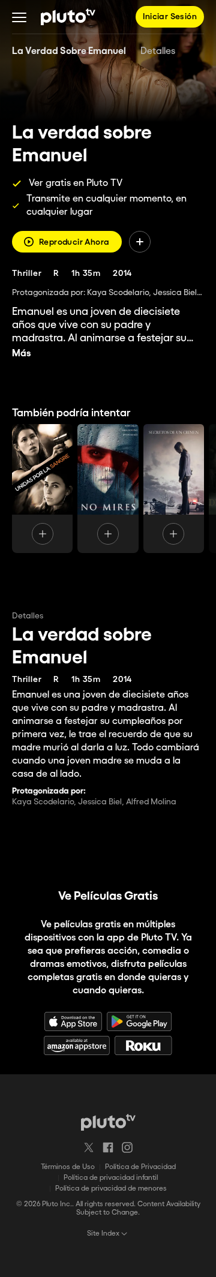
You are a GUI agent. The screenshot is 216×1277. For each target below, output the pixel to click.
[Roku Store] (143, 1045)
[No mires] (107, 489)
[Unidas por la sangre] (42, 489)
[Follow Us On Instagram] (127, 1147)
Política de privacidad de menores (111, 1188)
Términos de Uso (68, 1167)
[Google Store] (139, 1021)
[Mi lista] (140, 242)
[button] (19, 17)
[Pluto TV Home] (68, 16)
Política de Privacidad (140, 1167)
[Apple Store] (73, 1021)
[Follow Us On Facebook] (108, 1147)
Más (21, 353)
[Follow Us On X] (89, 1147)
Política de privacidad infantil (111, 1178)
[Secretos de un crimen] (173, 489)
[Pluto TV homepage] (108, 1122)
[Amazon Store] (77, 1045)
